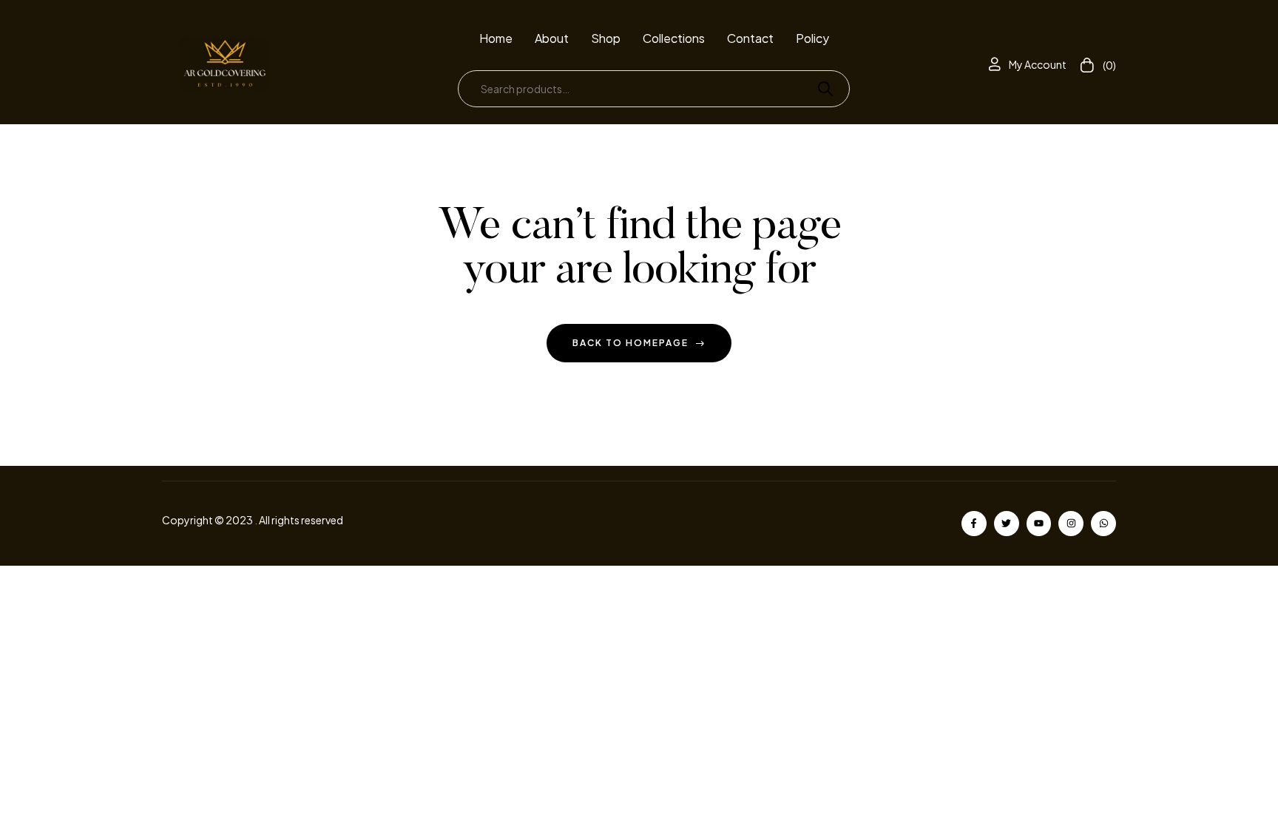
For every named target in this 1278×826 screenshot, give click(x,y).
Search (820, 88)
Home (496, 38)
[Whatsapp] (1103, 523)
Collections (674, 38)
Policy (812, 38)
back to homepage (630, 342)
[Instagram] (1070, 523)
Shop (606, 38)
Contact (750, 38)
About (552, 38)
